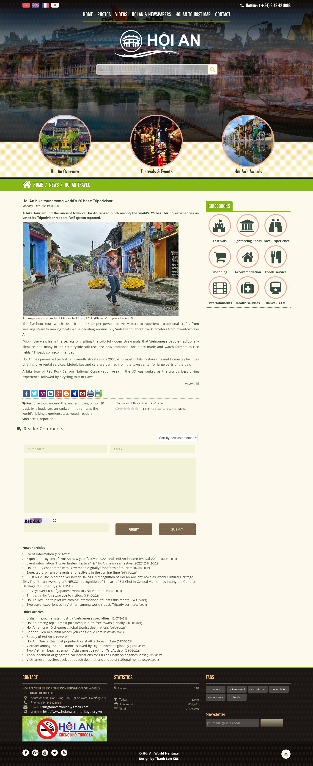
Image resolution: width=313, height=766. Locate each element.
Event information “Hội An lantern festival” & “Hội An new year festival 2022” (85, 563)
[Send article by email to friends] (83, 393)
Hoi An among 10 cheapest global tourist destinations (68, 627)
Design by (159, 758)
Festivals (220, 241)
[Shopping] (220, 260)
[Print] (91, 393)
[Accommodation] (248, 260)
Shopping (219, 272)
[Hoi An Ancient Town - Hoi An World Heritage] (156, 43)
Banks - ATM (276, 303)
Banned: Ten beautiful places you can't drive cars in (66, 632)
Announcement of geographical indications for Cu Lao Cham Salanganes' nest (86, 655)
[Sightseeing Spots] (247, 229)
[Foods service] (276, 260)
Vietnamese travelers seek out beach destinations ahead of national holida (84, 659)
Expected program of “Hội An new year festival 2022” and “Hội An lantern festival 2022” (93, 558)
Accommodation (248, 272)
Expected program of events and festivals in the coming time (73, 572)
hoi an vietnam (257, 689)
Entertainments (219, 303)
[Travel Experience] (275, 229)
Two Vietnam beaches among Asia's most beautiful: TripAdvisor (75, 650)
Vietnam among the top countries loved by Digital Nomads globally (78, 646)
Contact (222, 14)
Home (88, 14)
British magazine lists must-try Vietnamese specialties (68, 618)
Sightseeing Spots (248, 241)
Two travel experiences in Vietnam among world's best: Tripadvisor (78, 604)
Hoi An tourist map (193, 14)
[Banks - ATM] (275, 291)
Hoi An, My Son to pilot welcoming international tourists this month (78, 600)
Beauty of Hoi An (39, 636)
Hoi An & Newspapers (151, 14)
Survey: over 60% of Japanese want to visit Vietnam (65, 591)
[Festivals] (219, 229)
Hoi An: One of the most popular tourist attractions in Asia (71, 641)
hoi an (216, 689)
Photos (104, 14)
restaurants (215, 697)
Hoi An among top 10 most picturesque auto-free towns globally (76, 623)
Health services (248, 303)
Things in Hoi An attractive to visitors (55, 595)
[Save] (99, 393)
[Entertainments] (220, 291)
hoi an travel (237, 689)
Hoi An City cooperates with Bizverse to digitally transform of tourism (79, 568)
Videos (121, 14)
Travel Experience (276, 241)
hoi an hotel (279, 689)
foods (236, 697)
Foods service (275, 272)
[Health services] (247, 291)
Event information (40, 554)
